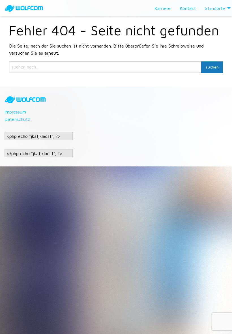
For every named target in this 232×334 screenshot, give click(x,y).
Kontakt (188, 8)
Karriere (162, 8)
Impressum (15, 111)
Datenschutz (17, 119)
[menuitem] (162, 8)
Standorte (215, 8)
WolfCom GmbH (28, 8)
